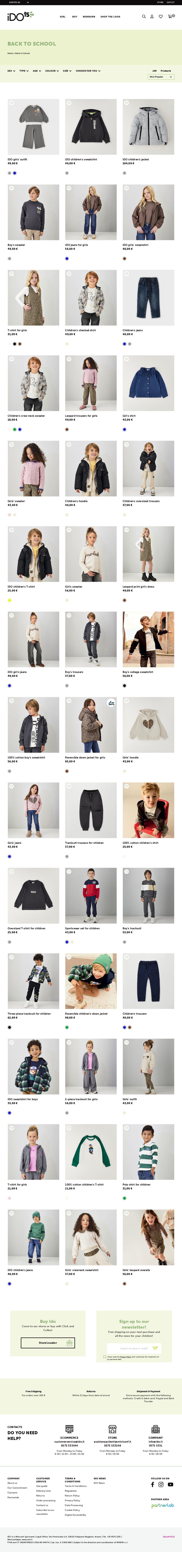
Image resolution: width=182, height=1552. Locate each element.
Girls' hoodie (131, 757)
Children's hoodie (76, 501)
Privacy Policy (125, 1357)
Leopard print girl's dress (138, 586)
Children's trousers (135, 1013)
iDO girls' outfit (17, 159)
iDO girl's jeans (17, 672)
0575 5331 (155, 1445)
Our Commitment (17, 1487)
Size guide (41, 1486)
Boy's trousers (74, 672)
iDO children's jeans (20, 1270)
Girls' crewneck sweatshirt (81, 1270)
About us (12, 1483)
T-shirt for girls (17, 330)
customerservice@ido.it (69, 1441)
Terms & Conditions (76, 1486)
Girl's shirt (129, 415)
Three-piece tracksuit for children (29, 1013)
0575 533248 (112, 1445)
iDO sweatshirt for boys (23, 1099)
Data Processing (74, 1505)
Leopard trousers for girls (81, 415)
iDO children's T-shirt (21, 586)
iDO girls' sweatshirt (135, 245)
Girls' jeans (14, 843)
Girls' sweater (16, 501)
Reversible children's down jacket (86, 1013)
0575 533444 (69, 1445)
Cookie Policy (72, 1510)
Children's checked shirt (80, 330)
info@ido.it (156, 1441)
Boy (74, 17)
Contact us (42, 1505)
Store (160, 2)
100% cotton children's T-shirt (84, 1184)
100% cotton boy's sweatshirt (26, 757)
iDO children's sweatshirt (81, 159)
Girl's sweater (73, 586)
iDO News (99, 1483)
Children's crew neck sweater (26, 415)
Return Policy (72, 1495)
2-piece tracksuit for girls (81, 1099)
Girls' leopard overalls (136, 1270)
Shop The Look (110, 17)
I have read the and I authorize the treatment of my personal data (133, 1357)
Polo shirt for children (137, 1184)
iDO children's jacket (136, 159)
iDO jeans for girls (76, 245)
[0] (170, 17)
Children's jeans (133, 330)
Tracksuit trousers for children (84, 843)
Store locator (48, 1342)
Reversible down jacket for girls (85, 757)
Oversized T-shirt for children (26, 928)
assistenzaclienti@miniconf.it (112, 1441)
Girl (63, 17)
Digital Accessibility (75, 1515)
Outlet (171, 2)
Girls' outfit (130, 1099)
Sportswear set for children (82, 928)
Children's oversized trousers (141, 501)
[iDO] (20, 16)
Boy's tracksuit (132, 928)
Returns (40, 1495)
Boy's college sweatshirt (138, 672)
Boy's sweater (16, 245)
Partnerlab (13, 1497)
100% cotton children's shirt (141, 843)
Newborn (89, 17)
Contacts (12, 1492)
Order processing (45, 1500)
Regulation (71, 1490)
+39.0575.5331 (114, 1537)
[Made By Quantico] (169, 1537)
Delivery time (43, 1490)
